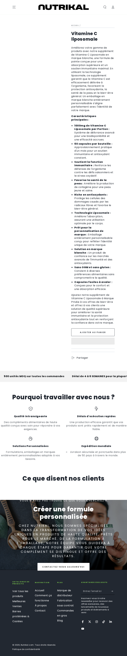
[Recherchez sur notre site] (105, 7)
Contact (40, 610)
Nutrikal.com (27, 645)
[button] (93, 341)
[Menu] (14, 7)
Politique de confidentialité (26, 649)
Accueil (75, 25)
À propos (41, 605)
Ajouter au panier (93, 332)
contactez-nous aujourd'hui (63, 567)
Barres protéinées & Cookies (20, 616)
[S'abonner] (113, 591)
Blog (60, 620)
